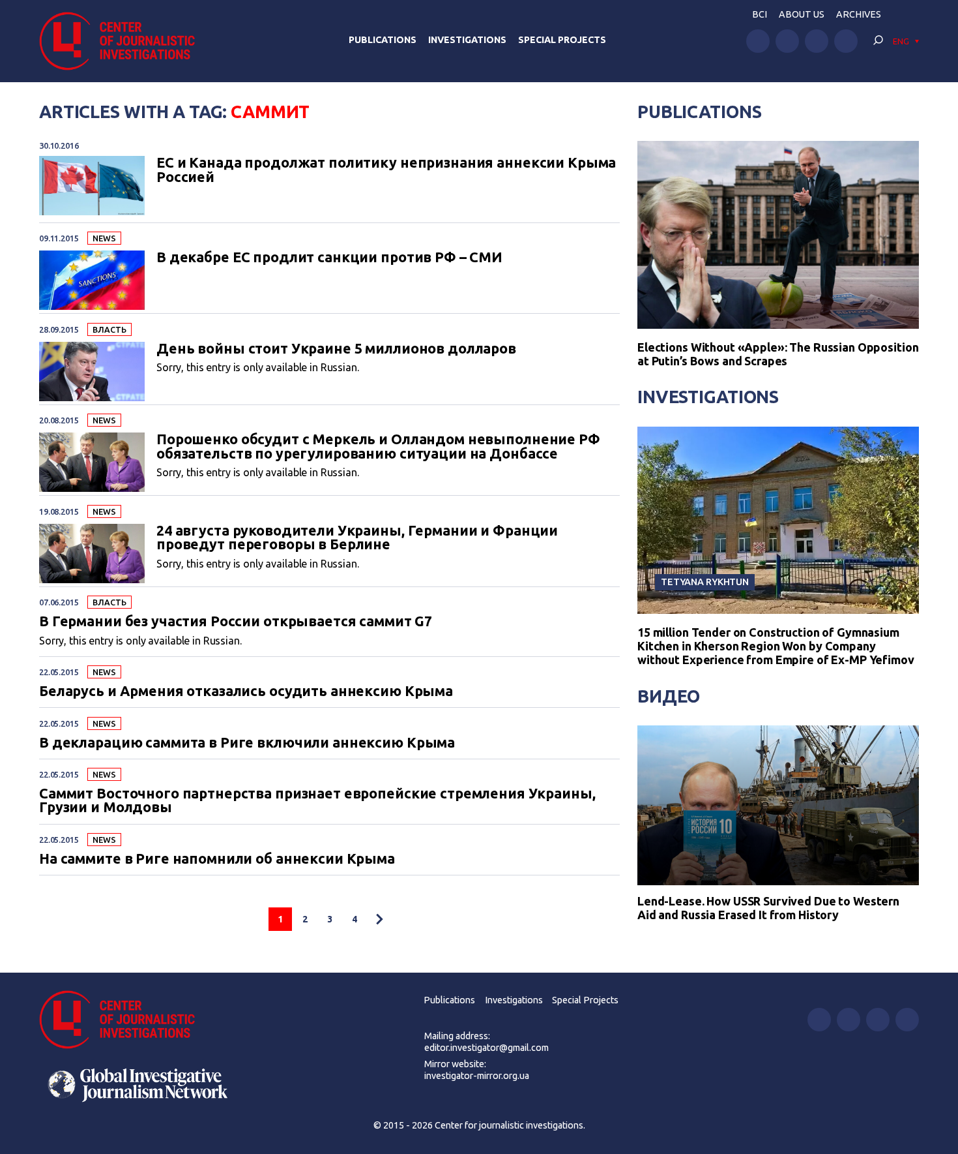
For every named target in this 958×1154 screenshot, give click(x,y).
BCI (759, 14)
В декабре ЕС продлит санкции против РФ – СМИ (329, 258)
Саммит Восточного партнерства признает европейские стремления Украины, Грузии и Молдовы (317, 801)
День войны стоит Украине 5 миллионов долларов (336, 349)
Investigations (467, 40)
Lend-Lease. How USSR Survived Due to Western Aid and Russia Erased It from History (768, 908)
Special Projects (562, 40)
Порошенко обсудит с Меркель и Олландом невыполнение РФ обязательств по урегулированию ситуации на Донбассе (378, 447)
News (104, 238)
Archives (858, 14)
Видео (668, 696)
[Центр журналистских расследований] (123, 41)
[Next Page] (379, 919)
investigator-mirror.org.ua (476, 1075)
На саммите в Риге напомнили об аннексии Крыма (217, 859)
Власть (109, 329)
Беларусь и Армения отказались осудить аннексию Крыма (246, 691)
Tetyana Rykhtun (705, 581)
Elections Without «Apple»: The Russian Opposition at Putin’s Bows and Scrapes (777, 354)
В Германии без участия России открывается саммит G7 (235, 622)
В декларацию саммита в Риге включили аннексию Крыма (247, 743)
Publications (382, 40)
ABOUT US (801, 14)
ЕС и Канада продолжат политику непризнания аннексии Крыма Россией (386, 170)
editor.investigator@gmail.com (486, 1047)
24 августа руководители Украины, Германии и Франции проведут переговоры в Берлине (357, 538)
